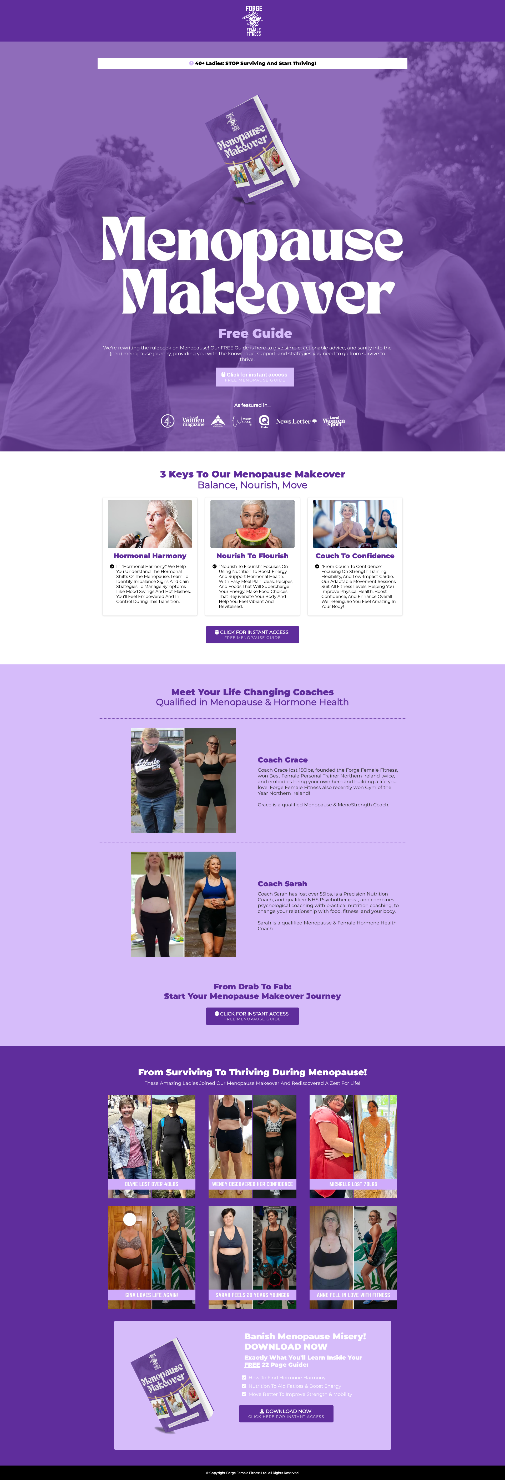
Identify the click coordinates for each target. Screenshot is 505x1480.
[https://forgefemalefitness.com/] (252, 21)
